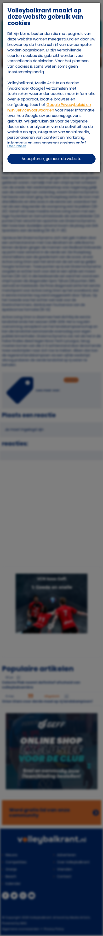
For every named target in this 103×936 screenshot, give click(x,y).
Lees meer (16, 146)
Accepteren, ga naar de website (51, 158)
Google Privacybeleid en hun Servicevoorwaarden (49, 107)
